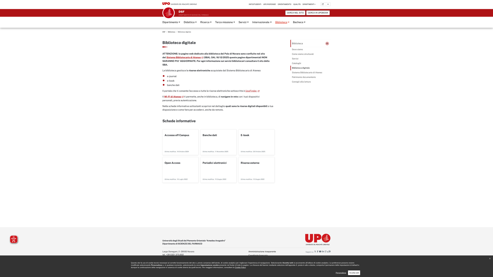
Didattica (189, 22)
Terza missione (224, 22)
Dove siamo (297, 49)
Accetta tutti (354, 273)
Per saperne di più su (180, 142)
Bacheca (298, 22)
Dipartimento (170, 22)
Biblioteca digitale (301, 68)
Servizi (242, 22)
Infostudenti (255, 4)
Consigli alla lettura (301, 82)
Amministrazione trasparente (262, 251)
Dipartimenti (308, 4)
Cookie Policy (240, 267)
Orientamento (284, 4)
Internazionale (260, 22)
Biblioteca (281, 22)
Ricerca (204, 22)
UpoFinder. (251, 91)
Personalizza (341, 273)
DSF (163, 32)
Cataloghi (296, 63)
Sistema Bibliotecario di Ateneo (183, 57)
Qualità (297, 4)
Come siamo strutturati (303, 54)
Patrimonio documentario (304, 77)
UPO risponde (269, 4)
